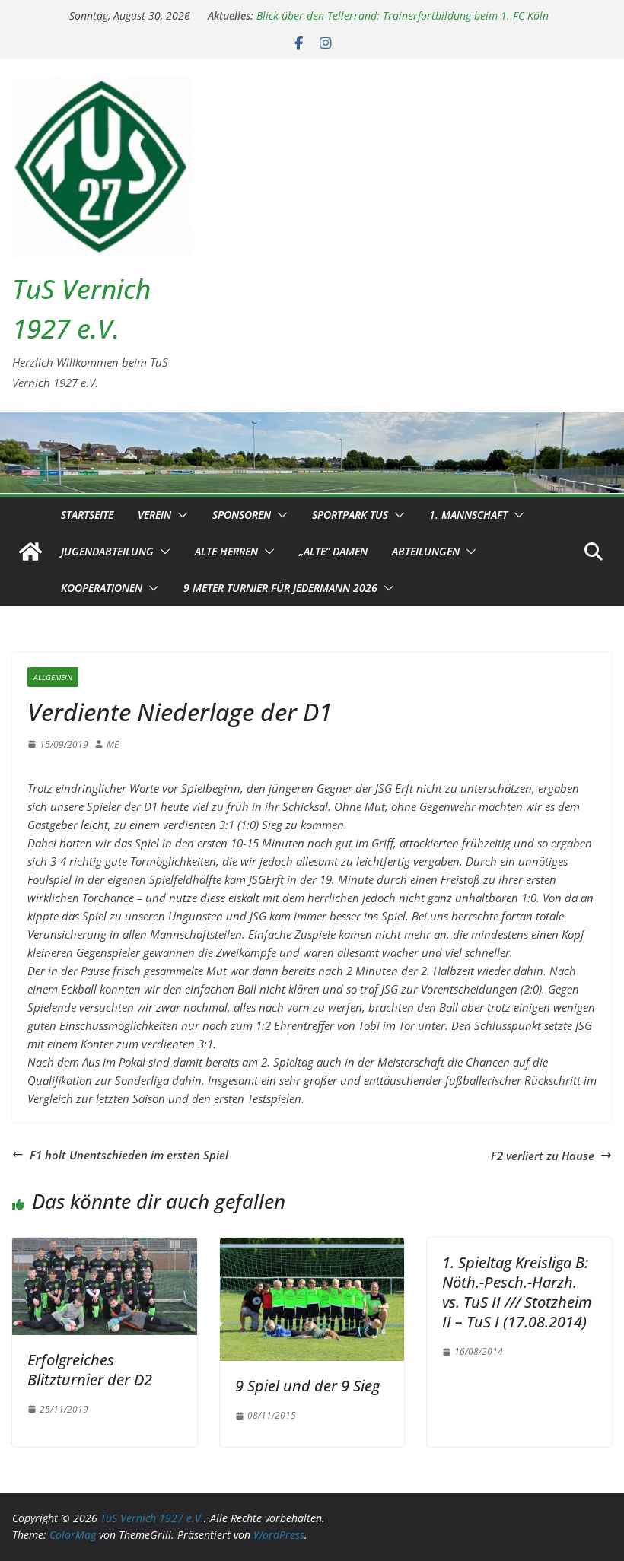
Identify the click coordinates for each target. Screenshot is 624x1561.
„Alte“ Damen (333, 551)
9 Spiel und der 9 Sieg (307, 1385)
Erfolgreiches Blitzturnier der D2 (89, 1370)
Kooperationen (101, 587)
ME (113, 744)
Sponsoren (241, 514)
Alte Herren (226, 551)
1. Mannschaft (468, 514)
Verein (154, 514)
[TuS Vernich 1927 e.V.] (30, 551)
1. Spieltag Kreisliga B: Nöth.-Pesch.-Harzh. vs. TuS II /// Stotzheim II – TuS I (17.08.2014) (517, 1292)
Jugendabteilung (107, 551)
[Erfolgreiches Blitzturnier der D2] (104, 1246)
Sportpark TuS (350, 514)
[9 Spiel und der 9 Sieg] (312, 1246)
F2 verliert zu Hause (542, 1155)
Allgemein (52, 677)
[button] (179, 515)
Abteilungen (426, 551)
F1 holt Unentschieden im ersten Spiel (129, 1154)
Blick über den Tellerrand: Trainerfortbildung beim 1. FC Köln (402, 17)
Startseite (87, 514)
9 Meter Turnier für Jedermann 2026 (280, 587)
